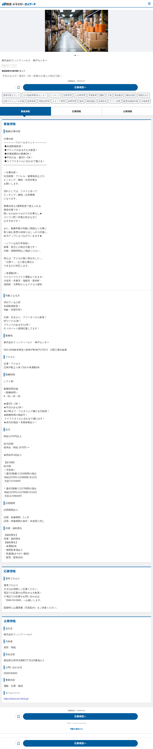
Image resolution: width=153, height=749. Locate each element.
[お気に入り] (18, 87)
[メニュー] (149, 3)
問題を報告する (76, 729)
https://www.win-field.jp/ (16, 698)
